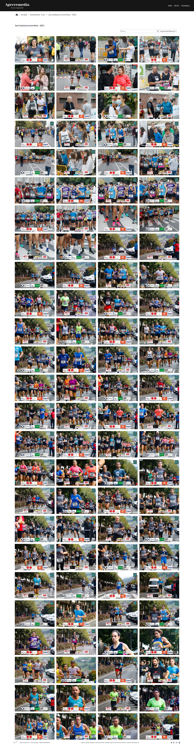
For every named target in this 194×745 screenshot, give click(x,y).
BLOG (176, 5)
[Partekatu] (171, 742)
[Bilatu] (157, 31)
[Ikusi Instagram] (176, 742)
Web (170, 5)
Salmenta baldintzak (44, 742)
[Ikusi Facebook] (174, 742)
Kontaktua (185, 5)
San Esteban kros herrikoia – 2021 (62, 14)
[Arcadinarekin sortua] (180, 742)
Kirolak (24, 14)
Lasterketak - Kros (37, 14)
